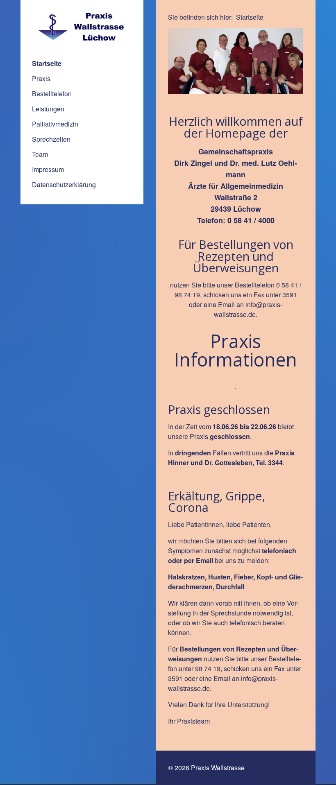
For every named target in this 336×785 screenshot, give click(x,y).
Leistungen (48, 108)
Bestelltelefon (52, 93)
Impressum (48, 169)
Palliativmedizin (55, 124)
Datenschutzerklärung (64, 184)
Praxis (41, 78)
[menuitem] (82, 63)
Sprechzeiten (51, 139)
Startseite (46, 63)
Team (40, 154)
